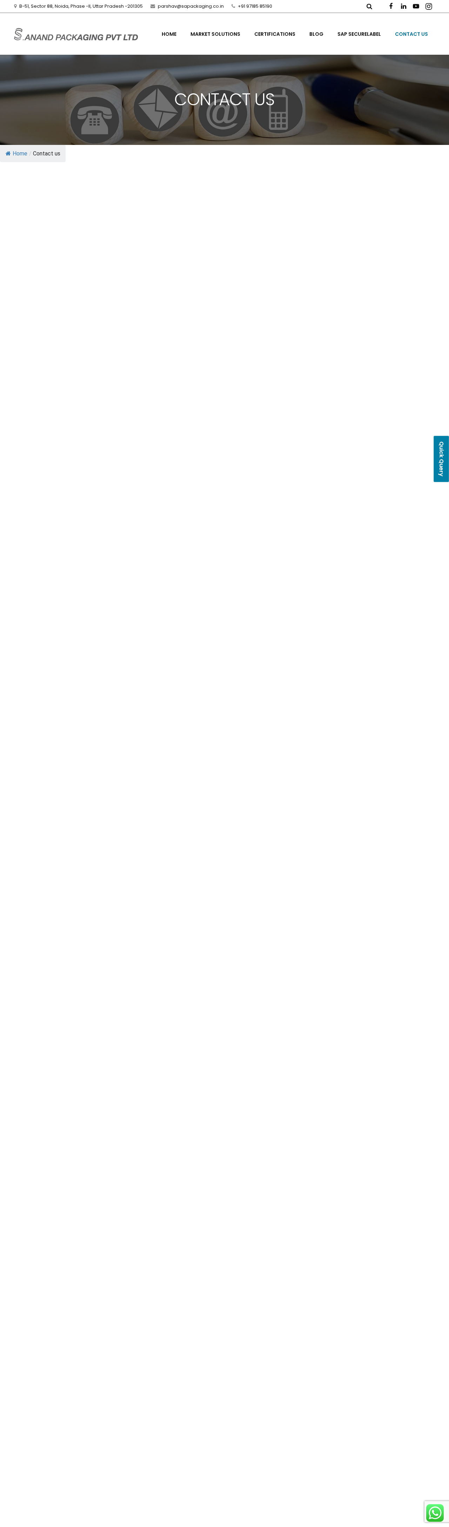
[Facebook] (390, 6)
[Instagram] (428, 6)
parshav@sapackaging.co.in (191, 6)
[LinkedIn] (403, 6)
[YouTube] (416, 6)
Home (20, 153)
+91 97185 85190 (255, 6)
